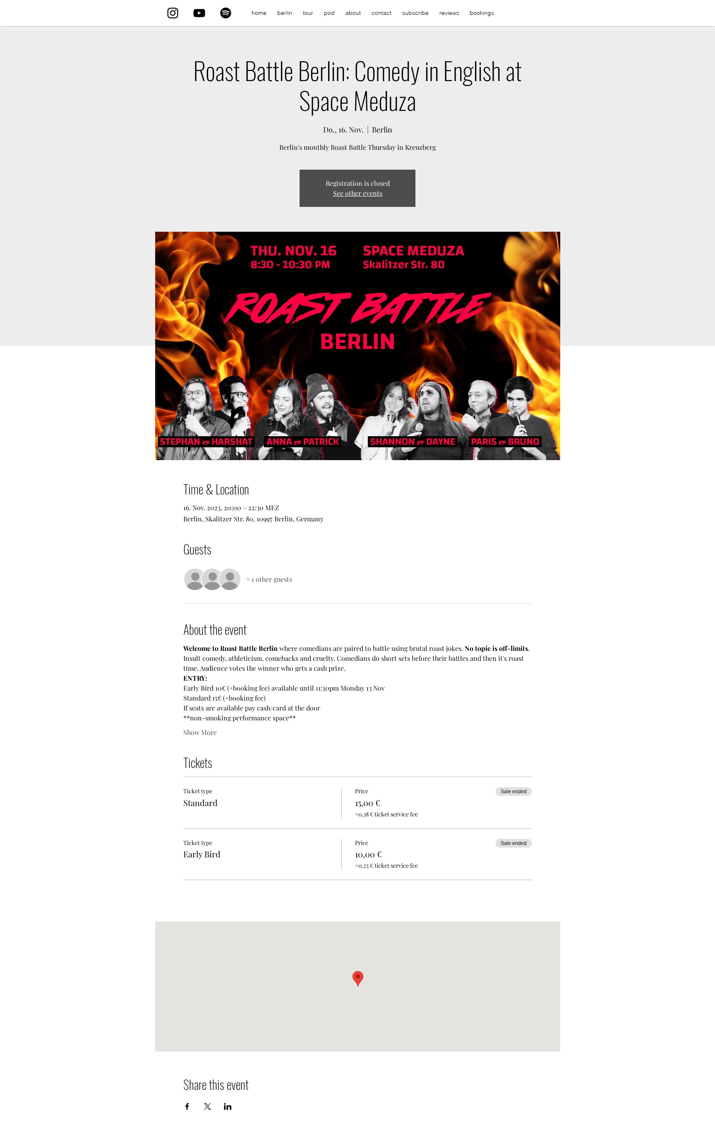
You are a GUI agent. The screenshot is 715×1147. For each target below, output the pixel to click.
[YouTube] (199, 13)
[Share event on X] (207, 1106)
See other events (357, 193)
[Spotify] (225, 13)
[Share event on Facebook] (187, 1106)
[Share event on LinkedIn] (228, 1106)
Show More (200, 732)
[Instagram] (173, 13)
